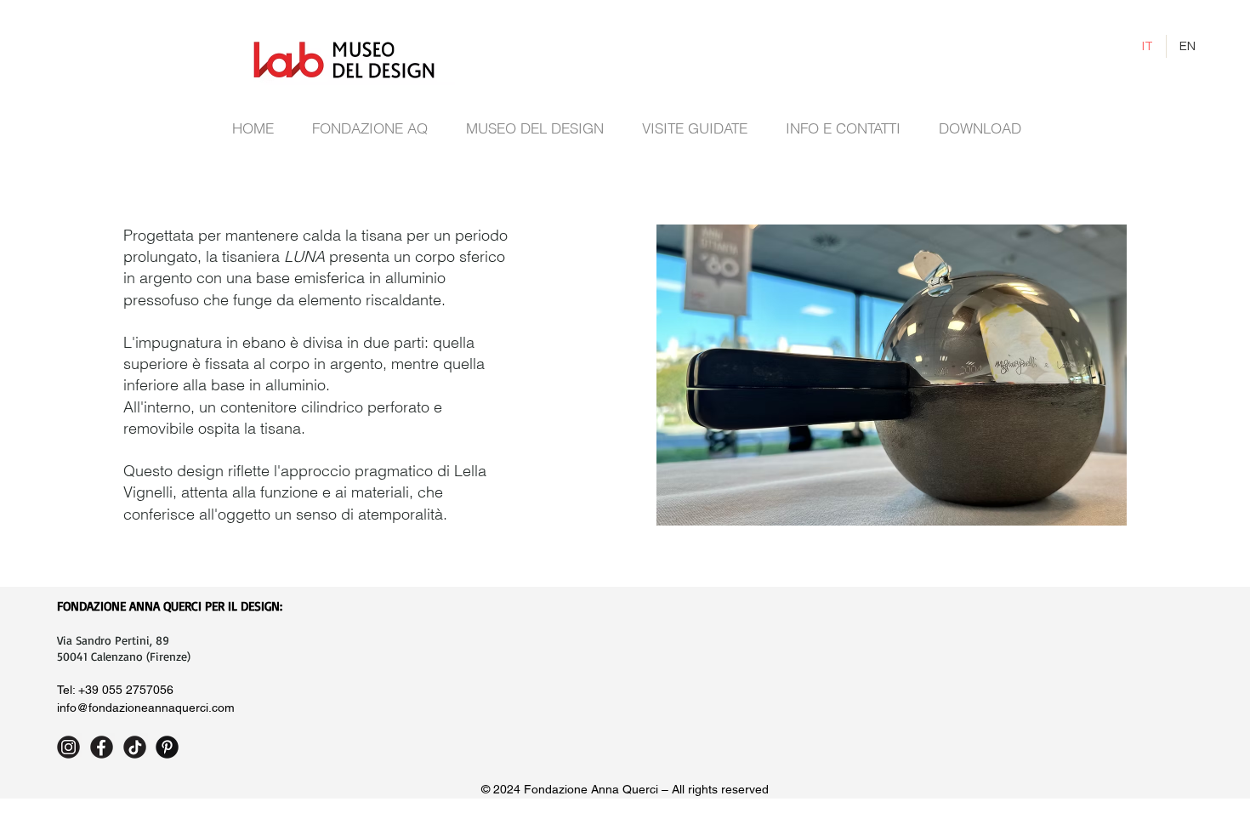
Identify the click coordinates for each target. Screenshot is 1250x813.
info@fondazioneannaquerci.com (146, 707)
